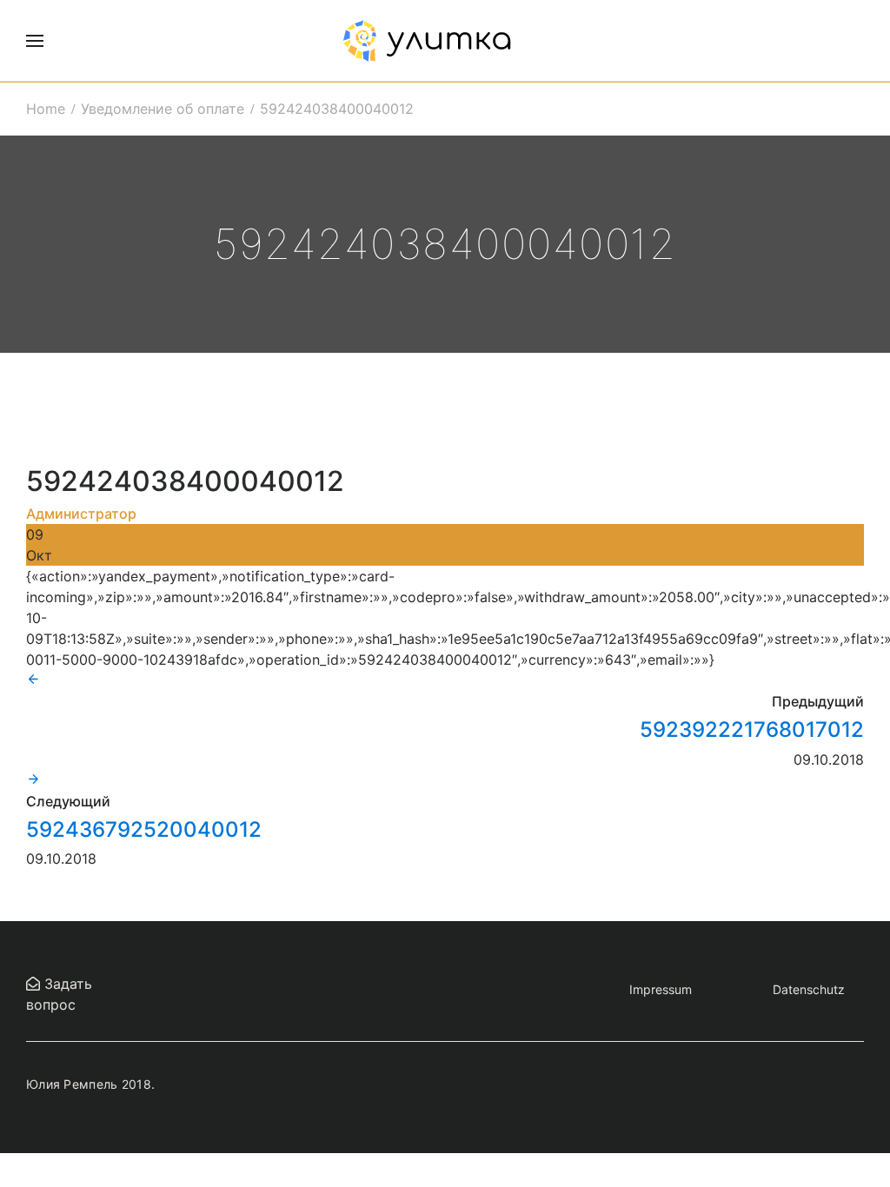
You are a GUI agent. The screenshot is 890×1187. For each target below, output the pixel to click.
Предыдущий (818, 701)
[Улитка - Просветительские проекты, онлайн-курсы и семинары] (427, 41)
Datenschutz (809, 989)
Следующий (68, 801)
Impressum (660, 989)
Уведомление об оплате (162, 108)
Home (45, 108)
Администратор (81, 513)
